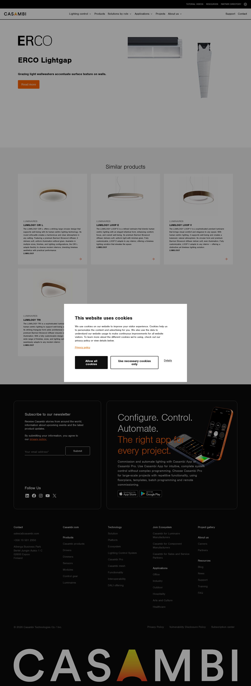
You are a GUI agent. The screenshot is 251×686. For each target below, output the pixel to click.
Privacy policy (82, 347)
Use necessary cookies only (134, 362)
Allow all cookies (91, 362)
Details (168, 360)
